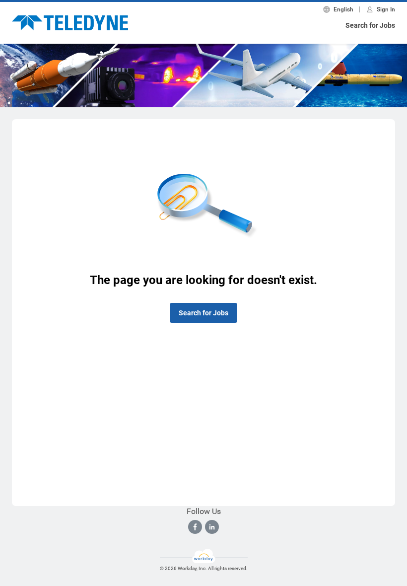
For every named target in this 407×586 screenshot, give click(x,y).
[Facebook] (195, 527)
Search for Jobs (370, 25)
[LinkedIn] (212, 527)
